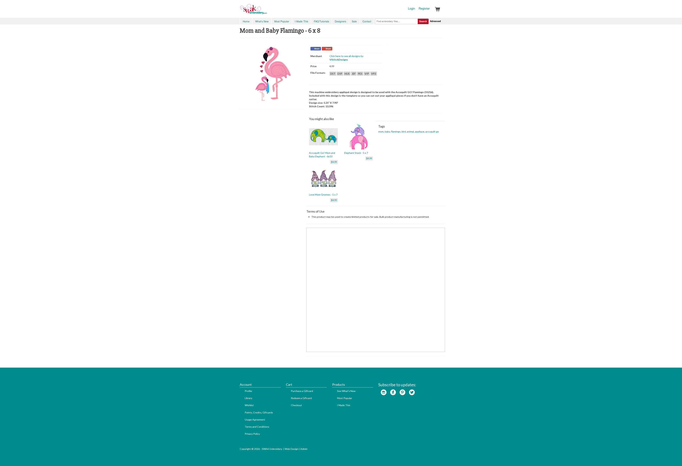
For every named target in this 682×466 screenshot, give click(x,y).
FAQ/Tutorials (321, 21)
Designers (340, 21)
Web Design (291, 448)
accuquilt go (432, 131)
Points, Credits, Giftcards (259, 412)
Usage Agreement (255, 419)
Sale (354, 21)
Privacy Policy (252, 433)
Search (423, 21)
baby (387, 131)
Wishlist (249, 405)
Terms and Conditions (257, 426)
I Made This (301, 21)
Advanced (435, 21)
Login (411, 8)
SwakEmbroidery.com (266, 11)
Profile (248, 390)
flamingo (395, 131)
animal (410, 131)
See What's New (346, 390)
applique (419, 131)
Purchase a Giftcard (302, 390)
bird (404, 131)
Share (317, 49)
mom (381, 131)
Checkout (296, 405)
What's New (262, 21)
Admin (303, 448)
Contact (366, 21)
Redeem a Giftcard (301, 398)
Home (246, 21)
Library (248, 398)
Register (424, 8)
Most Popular (281, 21)
